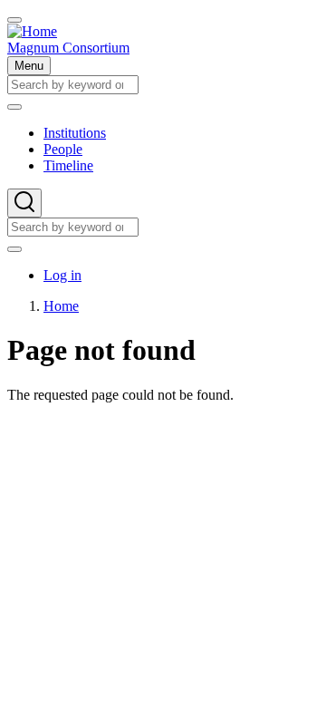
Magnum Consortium (68, 47)
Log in (62, 275)
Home (61, 306)
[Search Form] (24, 203)
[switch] (14, 20)
